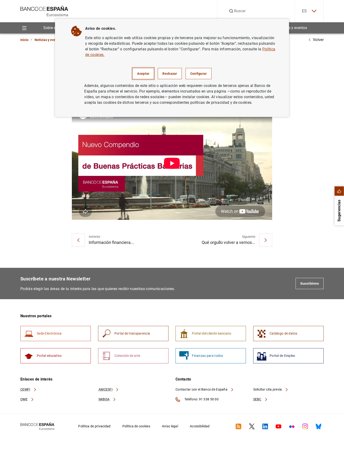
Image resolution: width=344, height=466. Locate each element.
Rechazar (169, 73)
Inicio (24, 40)
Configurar (198, 73)
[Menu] (24, 28)
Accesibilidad (200, 426)
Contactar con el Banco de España (202, 389)
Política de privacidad (94, 426)
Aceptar (143, 73)
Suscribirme (309, 283)
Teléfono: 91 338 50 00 (201, 399)
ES (304, 10)
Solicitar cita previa (268, 389)
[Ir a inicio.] (44, 10)
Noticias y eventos (292, 28)
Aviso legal (170, 426)
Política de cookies (136, 426)
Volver (318, 39)
